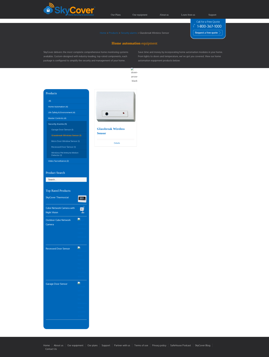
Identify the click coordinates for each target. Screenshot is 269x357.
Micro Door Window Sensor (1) (65, 141)
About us (58, 345)
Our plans (92, 345)
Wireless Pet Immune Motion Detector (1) (64, 153)
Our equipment (75, 345)
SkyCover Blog (202, 345)
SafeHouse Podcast (180, 345)
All (50, 101)
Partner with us (122, 345)
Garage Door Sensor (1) (62, 129)
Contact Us (51, 348)
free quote (203, 32)
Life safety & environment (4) (61, 112)
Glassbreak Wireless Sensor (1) (66, 135)
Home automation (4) (58, 106)
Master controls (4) (57, 118)
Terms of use (141, 345)
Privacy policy (159, 345)
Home (46, 345)
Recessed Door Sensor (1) (63, 147)
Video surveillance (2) (58, 161)
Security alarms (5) (57, 124)
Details (117, 143)
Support (106, 345)
